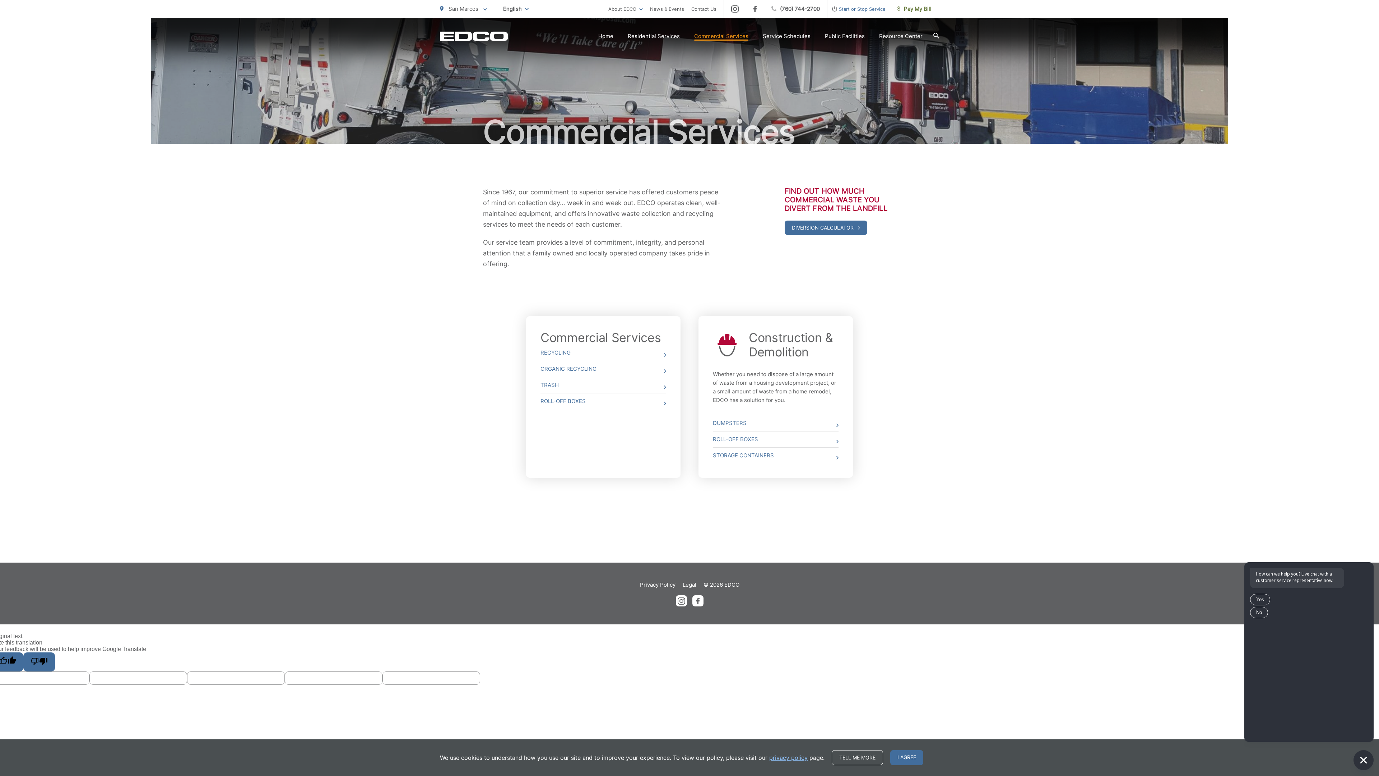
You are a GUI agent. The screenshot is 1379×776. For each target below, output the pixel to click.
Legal (689, 584)
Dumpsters (730, 423)
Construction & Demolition (791, 345)
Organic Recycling (568, 368)
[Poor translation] (39, 661)
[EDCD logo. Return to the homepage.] (474, 36)
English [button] (512, 8)
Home (605, 36)
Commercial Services (721, 36)
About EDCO (622, 9)
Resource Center (901, 36)
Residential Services (654, 36)
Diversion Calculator (823, 228)
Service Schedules (787, 36)
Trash (549, 385)
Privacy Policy (657, 584)
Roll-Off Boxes (563, 401)
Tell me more (857, 757)
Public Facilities (845, 36)
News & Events (667, 9)
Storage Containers (743, 455)
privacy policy (788, 757)
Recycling (555, 352)
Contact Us (703, 9)
